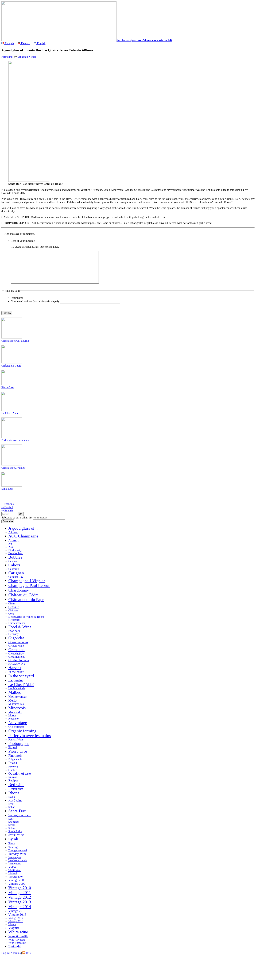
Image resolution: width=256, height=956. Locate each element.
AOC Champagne (23, 536)
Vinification (14, 870)
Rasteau (12, 777)
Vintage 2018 (15, 921)
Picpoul (12, 747)
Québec (12, 770)
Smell (11, 824)
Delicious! (14, 619)
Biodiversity (15, 550)
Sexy (11, 818)
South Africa (15, 831)
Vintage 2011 (19, 892)
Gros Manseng (16, 656)
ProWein (13, 766)
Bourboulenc (15, 553)
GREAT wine (16, 645)
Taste (11, 843)
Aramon (13, 540)
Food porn (14, 630)
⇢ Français (7, 503)
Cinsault (13, 607)
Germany (13, 634)
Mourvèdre (15, 712)
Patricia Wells (15, 739)
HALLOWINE (16, 663)
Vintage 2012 (19, 897)
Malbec (14, 692)
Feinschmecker (16, 623)
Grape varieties (18, 642)
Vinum (12, 924)
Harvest (14, 667)
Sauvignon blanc (19, 815)
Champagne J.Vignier (13, 467)
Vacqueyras (14, 857)
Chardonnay (18, 590)
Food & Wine (19, 627)
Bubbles (15, 557)
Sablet (11, 807)
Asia (10, 546)
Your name (17, 297)
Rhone (13, 793)
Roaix (11, 796)
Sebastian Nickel (26, 56)
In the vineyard (21, 676)
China (11, 603)
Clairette (13, 610)
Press (12, 763)
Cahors (14, 565)
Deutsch (25, 43)
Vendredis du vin (17, 860)
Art (10, 543)
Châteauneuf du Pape (26, 599)
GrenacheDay (16, 653)
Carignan (16, 573)
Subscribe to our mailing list (16, 517)
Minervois (17, 708)
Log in (5, 952)
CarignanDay (15, 576)
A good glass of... (23, 528)
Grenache (16, 649)
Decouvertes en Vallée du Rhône (26, 616)
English (40, 43)
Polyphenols (15, 759)
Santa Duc (7, 488)
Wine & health (18, 936)
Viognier (13, 927)
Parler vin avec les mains (15, 440)
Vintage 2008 (16, 880)
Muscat (12, 715)
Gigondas (16, 638)
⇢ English (7, 510)
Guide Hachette (18, 660)
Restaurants (15, 789)
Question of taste (19, 773)
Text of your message (23, 240)
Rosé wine (15, 800)
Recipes (13, 780)
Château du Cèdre (11, 365)
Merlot (12, 700)
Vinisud (12, 873)
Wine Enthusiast (17, 942)
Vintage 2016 (17, 914)
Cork (11, 613)
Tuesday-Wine (17, 854)
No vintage (17, 722)
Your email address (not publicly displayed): (35, 301)
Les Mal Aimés (16, 688)
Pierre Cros (7, 387)
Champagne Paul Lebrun (15, 340)
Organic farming (22, 731)
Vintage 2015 (16, 911)
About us (15, 952)
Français (9, 43)
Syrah (13, 839)
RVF (11, 803)
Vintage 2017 (15, 918)
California (13, 568)
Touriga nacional (17, 850)
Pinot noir (15, 755)
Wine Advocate (16, 939)
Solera (11, 828)
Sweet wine (16, 835)
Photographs (18, 743)
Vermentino (14, 863)
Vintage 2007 (15, 876)
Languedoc (15, 680)
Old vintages (16, 726)
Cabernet (13, 561)
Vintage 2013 (19, 902)
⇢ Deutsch (7, 507)
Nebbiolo (13, 718)
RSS (28, 952)
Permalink (7, 56)
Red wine (16, 784)
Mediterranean (17, 696)
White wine (18, 932)
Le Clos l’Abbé (9, 413)
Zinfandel (14, 946)
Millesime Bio (16, 703)
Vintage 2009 (16, 883)
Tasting (13, 847)
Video (12, 867)
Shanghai (13, 821)
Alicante (13, 532)
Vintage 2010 (19, 888)
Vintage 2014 (19, 906)
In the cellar (16, 671)
